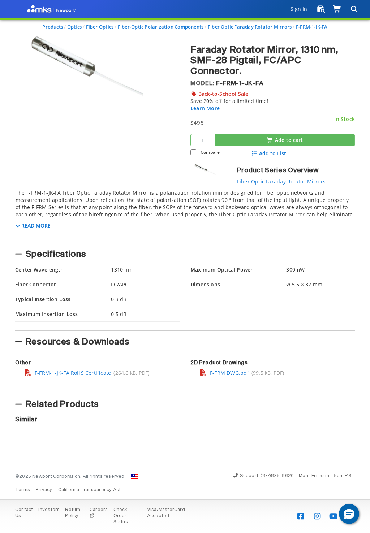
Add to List (272, 153)
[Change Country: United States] (134, 476)
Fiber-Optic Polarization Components (160, 26)
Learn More (205, 108)
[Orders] (321, 9)
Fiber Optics (100, 26)
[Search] (354, 9)
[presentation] (185, 266)
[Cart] (337, 9)
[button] (349, 514)
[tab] (185, 214)
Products (52, 26)
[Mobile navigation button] (12, 9)
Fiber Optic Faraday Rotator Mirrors (250, 26)
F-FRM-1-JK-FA (312, 26)
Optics (74, 26)
